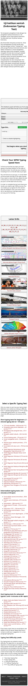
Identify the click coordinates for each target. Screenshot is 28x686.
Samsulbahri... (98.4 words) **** (13, 503)
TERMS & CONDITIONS (13, 676)
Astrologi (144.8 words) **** (12, 549)
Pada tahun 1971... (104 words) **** (14, 508)
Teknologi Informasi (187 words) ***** (15, 539)
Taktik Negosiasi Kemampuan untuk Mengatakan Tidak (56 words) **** (14, 450)
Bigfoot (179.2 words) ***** (12, 546)
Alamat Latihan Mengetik (14, 348)
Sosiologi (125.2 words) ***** (12, 556)
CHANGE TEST (22, 127)
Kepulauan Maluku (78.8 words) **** (14, 482)
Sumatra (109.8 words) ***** (12, 575)
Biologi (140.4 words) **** (11, 570)
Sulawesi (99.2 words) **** (12, 571)
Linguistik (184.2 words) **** (12, 559)
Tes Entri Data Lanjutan (14, 291)
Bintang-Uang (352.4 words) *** (13, 620)
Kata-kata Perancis (14, 276)
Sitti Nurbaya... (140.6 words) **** (14, 524)
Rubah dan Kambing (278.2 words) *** (15, 622)
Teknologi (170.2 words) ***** (13, 542)
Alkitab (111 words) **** (11, 565)
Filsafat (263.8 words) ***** (12, 612)
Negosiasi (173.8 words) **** (12, 529)
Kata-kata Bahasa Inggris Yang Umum (14, 262)
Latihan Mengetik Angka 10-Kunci (14, 333)
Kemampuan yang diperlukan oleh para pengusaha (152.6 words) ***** (15, 531)
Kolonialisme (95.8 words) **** (13, 580)
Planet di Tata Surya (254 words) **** (15, 619)
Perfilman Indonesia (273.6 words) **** (15, 609)
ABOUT (3, 676)
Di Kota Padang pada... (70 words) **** (15, 437)
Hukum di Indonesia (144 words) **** (15, 553)
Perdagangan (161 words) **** (13, 534)
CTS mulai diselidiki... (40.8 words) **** (15, 425)
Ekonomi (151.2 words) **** (12, 561)
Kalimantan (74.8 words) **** (12, 483)
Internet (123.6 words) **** (12, 541)
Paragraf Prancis (14, 319)
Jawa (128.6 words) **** (11, 573)
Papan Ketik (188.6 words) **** (13, 536)
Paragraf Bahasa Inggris (14, 305)
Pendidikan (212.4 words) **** (13, 614)
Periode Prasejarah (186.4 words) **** (15, 582)
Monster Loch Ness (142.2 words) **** (15, 548)
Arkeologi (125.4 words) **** (12, 563)
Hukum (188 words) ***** (11, 554)
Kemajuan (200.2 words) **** (12, 603)
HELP (16, 678)
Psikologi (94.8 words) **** (12, 558)
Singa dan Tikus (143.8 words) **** (14, 587)
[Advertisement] (14, 386)
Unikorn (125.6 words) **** (12, 544)
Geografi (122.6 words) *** (12, 551)
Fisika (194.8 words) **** (11, 566)
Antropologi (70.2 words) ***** (13, 478)
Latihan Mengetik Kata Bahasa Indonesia (14, 248)
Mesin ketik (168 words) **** (12, 537)
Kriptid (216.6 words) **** (11, 610)
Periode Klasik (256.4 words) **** (13, 617)
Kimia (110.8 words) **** (11, 568)
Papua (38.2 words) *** (10, 480)
